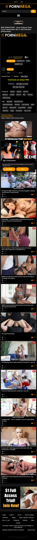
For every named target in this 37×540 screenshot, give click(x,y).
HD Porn (19, 94)
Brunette (5, 94)
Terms (14, 517)
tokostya (10, 69)
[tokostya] (4, 69)
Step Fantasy (6, 97)
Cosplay (12, 94)
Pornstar (30, 94)
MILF (24, 94)
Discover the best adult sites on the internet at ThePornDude (18, 526)
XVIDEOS (25, 520)
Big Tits (26, 91)
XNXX (32, 520)
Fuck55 (18, 523)
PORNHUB (16, 520)
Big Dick (19, 91)
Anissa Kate (24, 76)
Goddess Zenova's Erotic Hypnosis (13, 530)
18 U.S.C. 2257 (6, 520)
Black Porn (31, 530)
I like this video (9, 57)
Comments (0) (18, 64)
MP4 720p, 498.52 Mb (18, 87)
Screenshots (20, 61)
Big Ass (13, 91)
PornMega (16, 537)
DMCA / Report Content (26, 517)
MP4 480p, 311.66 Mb (22, 84)
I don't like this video (11, 57)
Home (4, 515)
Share (28, 61)
